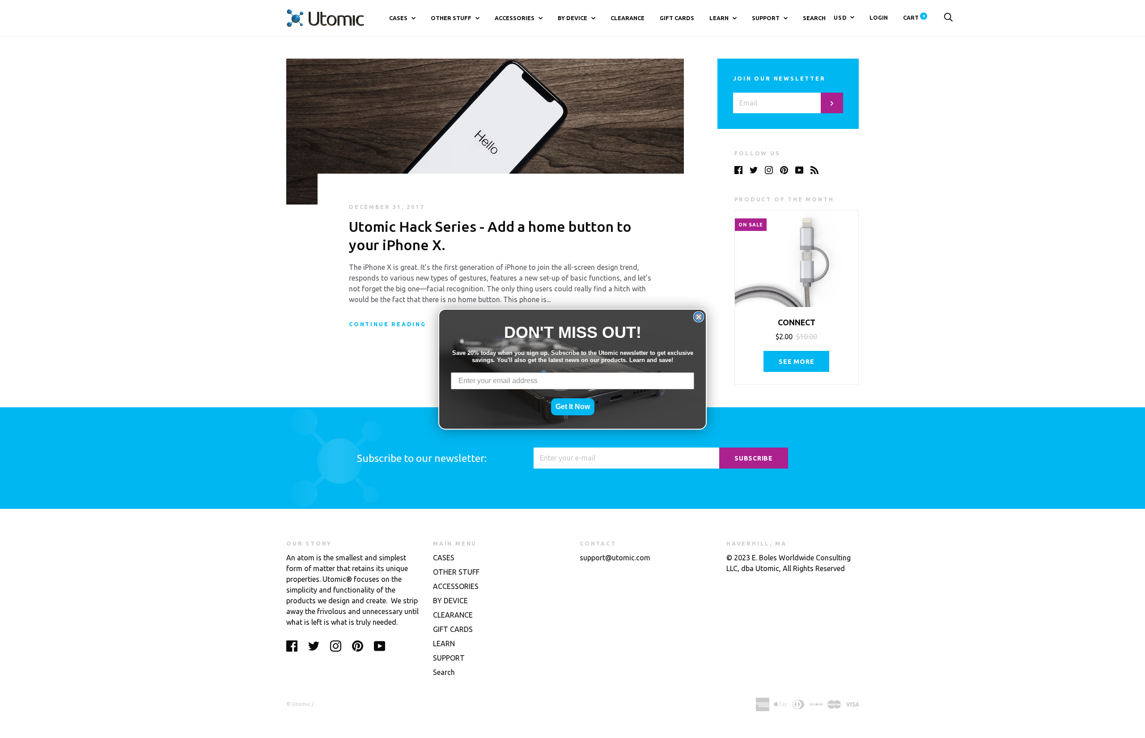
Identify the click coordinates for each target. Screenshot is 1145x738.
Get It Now (573, 406)
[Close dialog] (698, 316)
